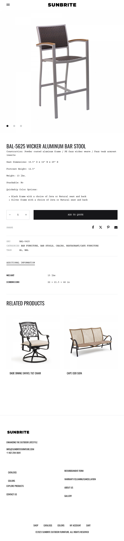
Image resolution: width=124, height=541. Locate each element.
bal (26, 250)
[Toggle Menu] (8, 5)
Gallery (68, 496)
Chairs (60, 246)
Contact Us (11, 494)
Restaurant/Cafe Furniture (82, 246)
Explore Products (15, 486)
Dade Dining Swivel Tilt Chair (25, 373)
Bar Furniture (29, 246)
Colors (11, 480)
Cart (88, 525)
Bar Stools (46, 246)
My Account (75, 525)
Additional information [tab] (20, 263)
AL (20, 250)
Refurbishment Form (73, 470)
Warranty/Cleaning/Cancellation (80, 479)
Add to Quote (75, 215)
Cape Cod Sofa (74, 373)
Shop (35, 525)
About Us (68, 487)
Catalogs (12, 472)
